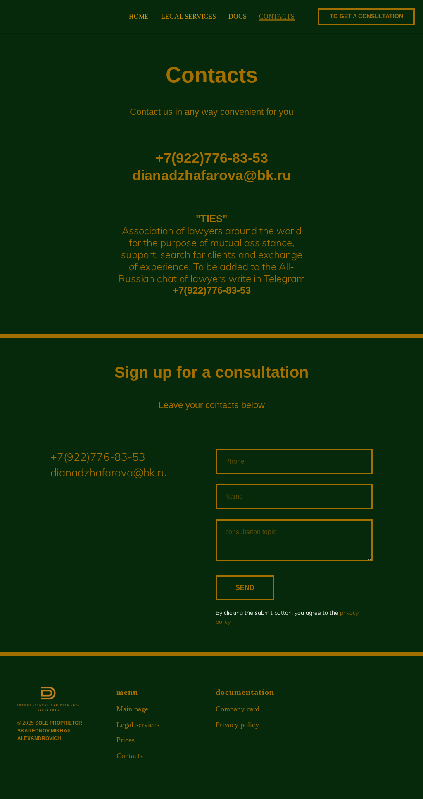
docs (237, 16)
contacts (277, 16)
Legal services (137, 725)
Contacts (129, 755)
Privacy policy (237, 725)
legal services (188, 16)
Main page (132, 709)
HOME (139, 16)
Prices (125, 740)
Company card (237, 709)
